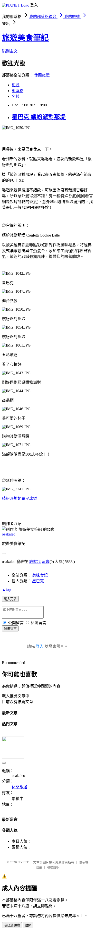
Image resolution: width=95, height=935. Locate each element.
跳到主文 (10, 51)
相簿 (15, 85)
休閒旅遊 (42, 75)
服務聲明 (53, 867)
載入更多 (10, 599)
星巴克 (38, 581)
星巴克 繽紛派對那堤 (39, 117)
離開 (28, 925)
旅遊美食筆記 (25, 37)
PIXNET (23, 862)
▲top (6, 589)
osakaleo (8, 534)
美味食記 (40, 575)
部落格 (17, 91)
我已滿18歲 (12, 925)
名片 (15, 96)
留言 (45, 562)
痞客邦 (35, 562)
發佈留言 (10, 628)
